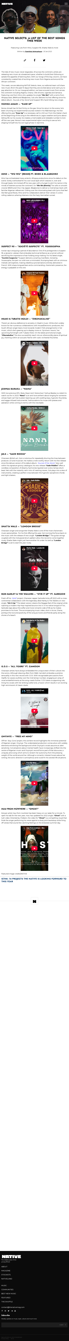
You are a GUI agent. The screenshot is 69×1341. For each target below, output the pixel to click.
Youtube (15, 1311)
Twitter (9, 1311)
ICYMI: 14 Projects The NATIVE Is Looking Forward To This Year (33, 880)
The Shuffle (7, 1302)
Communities (7, 1290)
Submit (61, 1325)
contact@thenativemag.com (13, 1307)
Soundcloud (12, 1311)
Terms (12, 1338)
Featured (5, 1298)
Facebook (2, 1311)
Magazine (5, 1271)
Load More (34, 1243)
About (4, 1267)
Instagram (5, 1311)
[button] (34, 28)
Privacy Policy (5, 1338)
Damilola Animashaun (33, 51)
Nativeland (6, 1279)
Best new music (8, 1294)
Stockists (6, 1275)
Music (4, 1286)
